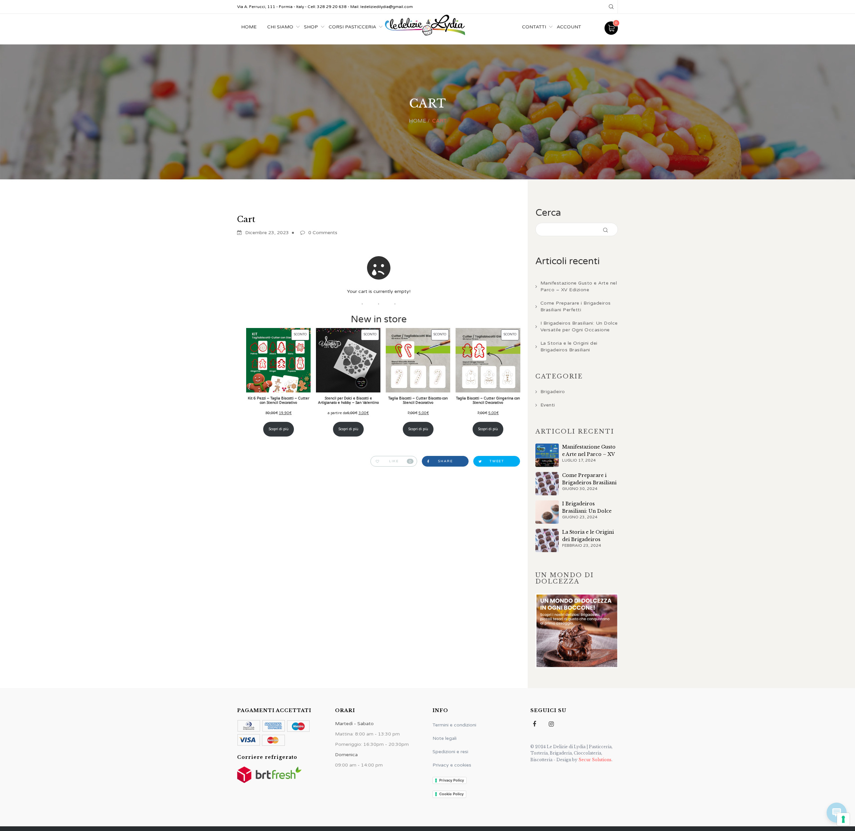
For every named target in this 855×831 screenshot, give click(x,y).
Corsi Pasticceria (352, 27)
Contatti (534, 27)
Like (400, 461)
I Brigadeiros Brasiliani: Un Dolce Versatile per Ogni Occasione (579, 326)
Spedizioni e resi (450, 752)
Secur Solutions (594, 759)
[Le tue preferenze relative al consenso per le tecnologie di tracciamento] (843, 819)
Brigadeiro (552, 391)
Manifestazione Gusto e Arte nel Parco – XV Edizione (578, 286)
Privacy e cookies (452, 765)
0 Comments (322, 232)
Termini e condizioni (454, 725)
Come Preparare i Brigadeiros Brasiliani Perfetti (575, 306)
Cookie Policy (451, 794)
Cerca (548, 212)
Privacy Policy (451, 780)
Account (569, 27)
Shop (311, 27)
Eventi (547, 405)
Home (248, 27)
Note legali (445, 738)
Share (445, 461)
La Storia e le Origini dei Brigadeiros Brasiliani (568, 346)
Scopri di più (279, 429)
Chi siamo (280, 27)
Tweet (496, 461)
